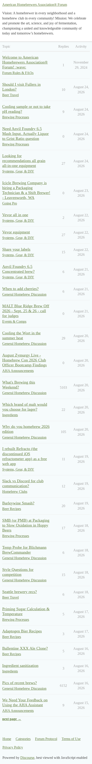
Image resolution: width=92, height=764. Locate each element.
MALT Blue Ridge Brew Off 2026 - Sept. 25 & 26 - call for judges (25, 311)
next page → (11, 719)
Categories (23, 739)
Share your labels (16, 249)
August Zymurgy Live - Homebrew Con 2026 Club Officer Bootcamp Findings (24, 360)
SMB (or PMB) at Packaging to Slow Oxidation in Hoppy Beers (25, 525)
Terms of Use (71, 739)
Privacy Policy (12, 747)
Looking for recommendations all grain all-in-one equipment (23, 161)
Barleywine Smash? (18, 503)
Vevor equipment (16, 232)
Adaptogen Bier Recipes (22, 631)
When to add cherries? (20, 288)
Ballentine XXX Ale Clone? (25, 648)
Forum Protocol (46, 739)
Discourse (27, 758)
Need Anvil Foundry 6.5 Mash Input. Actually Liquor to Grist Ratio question (25, 133)
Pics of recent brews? (19, 683)
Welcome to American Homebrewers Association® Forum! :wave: (25, 62)
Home (6, 739)
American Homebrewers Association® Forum (34, 4)
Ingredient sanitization (20, 665)
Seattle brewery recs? (19, 591)
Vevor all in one (15, 215)
